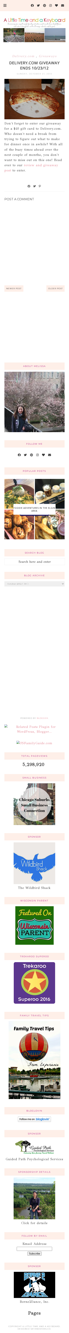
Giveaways (48, 56)
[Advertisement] (34, 332)
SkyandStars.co (40, 1329)
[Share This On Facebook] (29, 186)
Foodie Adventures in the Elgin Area (34, 509)
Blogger (42, 718)
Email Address (34, 1244)
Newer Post (13, 288)
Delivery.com (24, 56)
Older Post (55, 288)
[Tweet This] (35, 186)
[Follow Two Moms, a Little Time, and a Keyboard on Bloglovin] (34, 1121)
